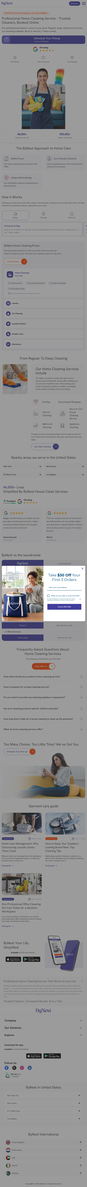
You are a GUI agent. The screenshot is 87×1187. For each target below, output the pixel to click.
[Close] (82, 568)
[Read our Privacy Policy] (80, 599)
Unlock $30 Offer (64, 607)
